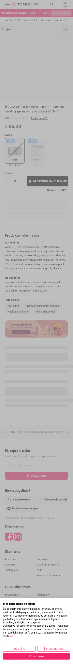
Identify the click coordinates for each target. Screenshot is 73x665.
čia (11, 636)
